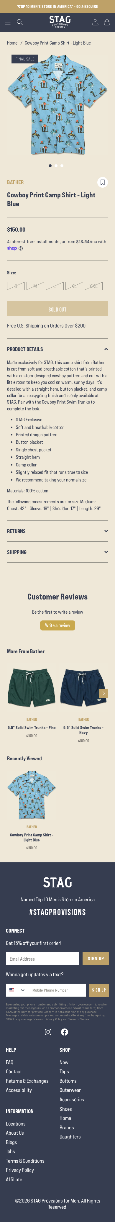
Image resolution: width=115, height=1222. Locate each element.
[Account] (95, 22)
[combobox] (16, 990)
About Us (15, 1133)
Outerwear (70, 1090)
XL (74, 286)
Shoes (66, 1109)
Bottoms (68, 1081)
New (64, 1062)
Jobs (10, 1151)
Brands (67, 1127)
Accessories (72, 1099)
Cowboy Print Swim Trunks (66, 402)
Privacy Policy (20, 1170)
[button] (96, 6)
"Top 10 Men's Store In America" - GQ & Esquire (57, 6)
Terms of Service (78, 1019)
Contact (14, 1071)
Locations (16, 1124)
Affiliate (14, 1179)
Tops (64, 1071)
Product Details (25, 349)
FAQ (9, 1062)
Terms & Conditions (25, 1161)
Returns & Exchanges (27, 1081)
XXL (93, 286)
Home (12, 43)
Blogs (11, 1142)
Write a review (57, 625)
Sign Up (96, 958)
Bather (15, 182)
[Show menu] (7, 22)
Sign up (99, 990)
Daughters (70, 1136)
